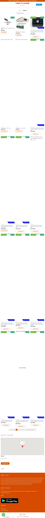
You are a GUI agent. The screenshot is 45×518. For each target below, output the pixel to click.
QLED (33, 482)
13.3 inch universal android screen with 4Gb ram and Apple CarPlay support (22, 421)
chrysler (36, 478)
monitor (21, 482)
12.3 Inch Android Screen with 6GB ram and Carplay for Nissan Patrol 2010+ (37, 129)
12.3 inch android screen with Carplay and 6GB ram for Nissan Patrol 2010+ (7, 226)
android (2, 478)
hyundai (15, 480)
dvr (42, 478)
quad (36, 482)
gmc (4, 480)
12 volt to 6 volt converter (21, 128)
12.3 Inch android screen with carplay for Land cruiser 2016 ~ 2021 (36, 226)
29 (28, 429)
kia (27, 480)
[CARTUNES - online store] (22, 3)
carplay (28, 478)
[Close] (23, 442)
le (33, 480)
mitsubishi (17, 482)
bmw (18, 478)
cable (21, 478)
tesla (13, 483)
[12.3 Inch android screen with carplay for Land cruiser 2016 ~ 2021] (37, 179)
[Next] (35, 430)
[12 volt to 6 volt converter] (22, 82)
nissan (25, 482)
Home (19, 10)
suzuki (10, 483)
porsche (29, 482)
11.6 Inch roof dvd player (20, 32)
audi (15, 478)
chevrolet (32, 478)
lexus (38, 480)
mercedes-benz (11, 482)
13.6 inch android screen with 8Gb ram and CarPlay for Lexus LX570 (36, 421)
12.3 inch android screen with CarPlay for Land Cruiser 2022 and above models (7, 324)
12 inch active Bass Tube (5, 128)
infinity (19, 480)
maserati (2, 482)
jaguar (23, 480)
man (41, 480)
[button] (22, 446)
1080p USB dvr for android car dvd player (7, 29)
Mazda (6, 482)
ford (2, 480)
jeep (25, 480)
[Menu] (1, 4)
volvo (24, 483)
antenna (12, 478)
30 (30, 429)
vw (26, 483)
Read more (4, 32)
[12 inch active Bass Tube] (8, 82)
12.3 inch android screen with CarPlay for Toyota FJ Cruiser (6, 421)
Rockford (2, 483)
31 (32, 429)
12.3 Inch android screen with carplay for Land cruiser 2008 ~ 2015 (22, 226)
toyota (16, 483)
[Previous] (10, 430)
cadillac (24, 478)
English (7, 517)
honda (12, 480)
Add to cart (4, 131)
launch (31, 480)
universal (20, 483)
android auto (7, 478)
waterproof (30, 483)
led (35, 480)
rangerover (40, 482)
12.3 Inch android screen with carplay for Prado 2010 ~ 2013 (21, 323)
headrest (8, 480)
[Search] (3, 5)
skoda (7, 483)
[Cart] (43, 4)
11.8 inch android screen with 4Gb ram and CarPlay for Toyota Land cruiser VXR (36, 31)
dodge (40, 478)
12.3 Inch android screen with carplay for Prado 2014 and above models (37, 324)
